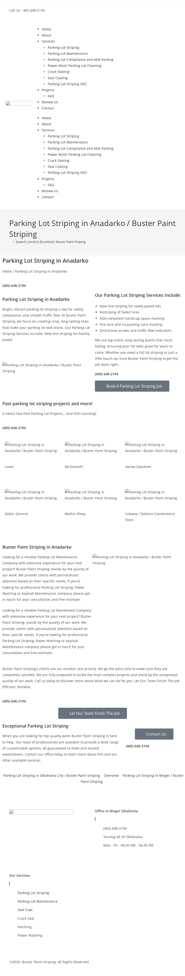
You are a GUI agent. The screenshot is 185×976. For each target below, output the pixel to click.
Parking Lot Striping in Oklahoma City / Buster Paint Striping (51, 775)
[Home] (10, 242)
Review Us (50, 102)
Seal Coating (58, 78)
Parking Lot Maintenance (68, 53)
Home (46, 29)
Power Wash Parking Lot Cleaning (74, 65)
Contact (48, 108)
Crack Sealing (58, 71)
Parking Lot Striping (63, 47)
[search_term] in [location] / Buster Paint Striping (51, 242)
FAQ (51, 96)
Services (48, 41)
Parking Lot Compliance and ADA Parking (80, 59)
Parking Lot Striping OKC (67, 84)
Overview (111, 775)
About (46, 35)
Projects (48, 90)
